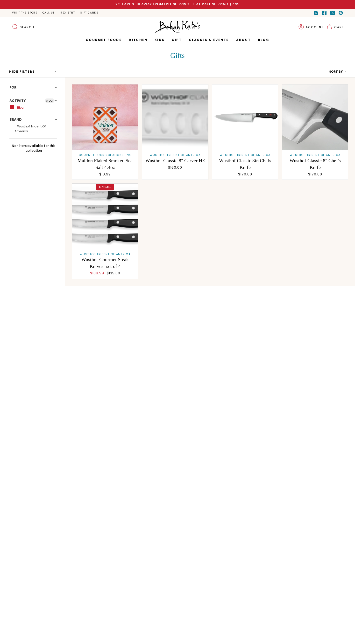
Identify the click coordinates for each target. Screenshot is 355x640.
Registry (67, 12)
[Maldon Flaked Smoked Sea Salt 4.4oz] (105, 117)
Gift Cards (89, 12)
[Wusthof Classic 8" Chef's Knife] (315, 117)
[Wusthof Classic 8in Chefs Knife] (245, 117)
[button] (176, 40)
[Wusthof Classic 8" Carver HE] (175, 117)
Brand (15, 119)
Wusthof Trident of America (30, 128)
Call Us (49, 12)
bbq (19, 107)
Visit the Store (24, 12)
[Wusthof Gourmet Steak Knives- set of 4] (105, 217)
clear (49, 100)
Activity (17, 100)
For (12, 87)
